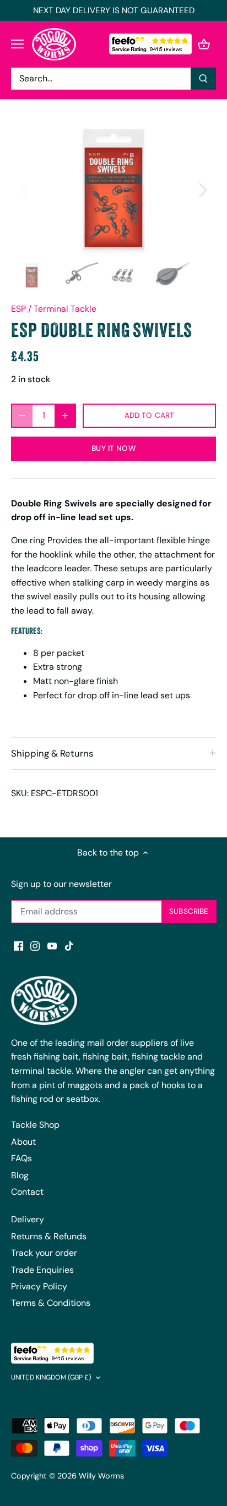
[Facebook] (18, 945)
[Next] (202, 189)
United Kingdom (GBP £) (51, 1377)
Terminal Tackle (65, 309)
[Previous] (25, 189)
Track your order (44, 1253)
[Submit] (203, 79)
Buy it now (113, 448)
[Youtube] (52, 945)
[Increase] (65, 415)
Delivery (27, 1219)
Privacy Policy (39, 1286)
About (23, 1142)
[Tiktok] (69, 945)
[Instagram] (35, 945)
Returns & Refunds (49, 1236)
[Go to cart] (203, 44)
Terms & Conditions (50, 1303)
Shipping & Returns (52, 753)
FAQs (21, 1158)
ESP (18, 309)
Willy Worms (101, 1476)
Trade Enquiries (42, 1270)
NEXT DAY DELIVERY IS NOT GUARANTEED (113, 10)
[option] (113, 189)
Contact (27, 1192)
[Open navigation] (17, 44)
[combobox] (101, 79)
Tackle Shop (35, 1124)
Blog (20, 1175)
